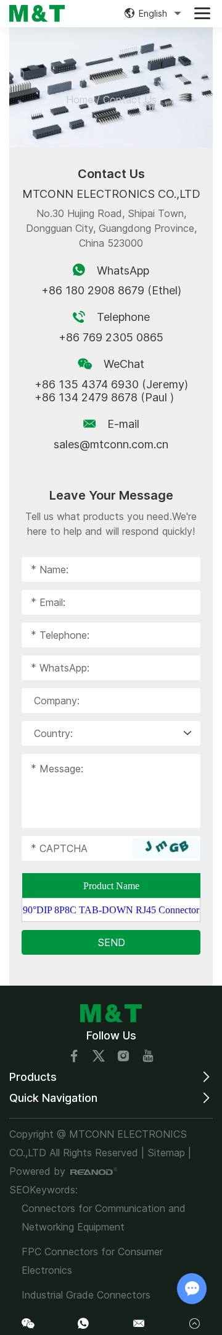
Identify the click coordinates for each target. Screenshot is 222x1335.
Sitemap (166, 1152)
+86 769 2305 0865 (111, 337)
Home (79, 99)
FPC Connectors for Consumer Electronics (92, 1260)
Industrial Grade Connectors (86, 1295)
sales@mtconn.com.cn (111, 444)
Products (33, 1076)
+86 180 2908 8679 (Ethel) (111, 290)
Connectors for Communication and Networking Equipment (104, 1217)
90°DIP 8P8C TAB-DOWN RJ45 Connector (111, 910)
